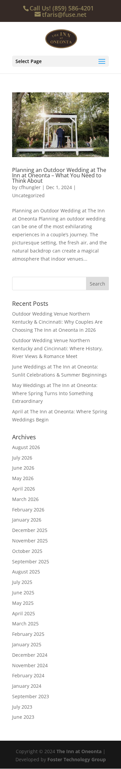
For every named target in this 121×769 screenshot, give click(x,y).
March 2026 (25, 499)
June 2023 (23, 717)
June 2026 (23, 468)
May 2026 (23, 478)
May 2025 (23, 603)
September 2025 (30, 561)
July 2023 (22, 707)
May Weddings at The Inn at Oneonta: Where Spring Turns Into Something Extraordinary (54, 393)
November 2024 (30, 665)
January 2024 (26, 686)
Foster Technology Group (76, 759)
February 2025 (28, 634)
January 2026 (26, 519)
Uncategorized (28, 195)
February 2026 (28, 509)
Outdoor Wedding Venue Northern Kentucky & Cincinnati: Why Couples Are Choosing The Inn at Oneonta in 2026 (57, 321)
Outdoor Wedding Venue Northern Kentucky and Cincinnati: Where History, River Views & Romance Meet (57, 348)
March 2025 (25, 623)
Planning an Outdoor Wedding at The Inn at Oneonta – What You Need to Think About (59, 175)
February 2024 (28, 675)
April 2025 (23, 613)
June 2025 (23, 592)
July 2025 (22, 582)
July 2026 (22, 457)
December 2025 (29, 530)
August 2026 (26, 447)
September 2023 (30, 696)
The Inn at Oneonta (79, 751)
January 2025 (26, 644)
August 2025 (26, 571)
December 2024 (29, 655)
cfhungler (30, 187)
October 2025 (27, 551)
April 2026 (23, 488)
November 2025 (30, 540)
